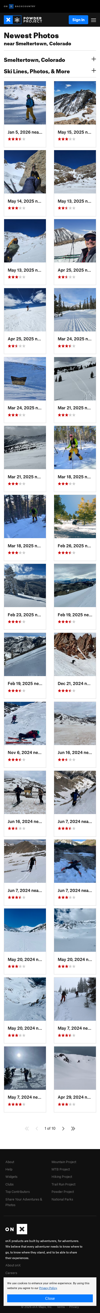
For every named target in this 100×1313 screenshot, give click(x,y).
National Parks (62, 1199)
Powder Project (63, 1192)
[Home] (25, 19)
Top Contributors (17, 1192)
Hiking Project (62, 1177)
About (9, 1162)
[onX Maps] (16, 1233)
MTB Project (61, 1169)
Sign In (78, 19)
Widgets (11, 1177)
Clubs (9, 1184)
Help (8, 1169)
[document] (50, 1291)
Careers (11, 1273)
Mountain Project (64, 1162)
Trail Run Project (63, 1184)
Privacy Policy (48, 1288)
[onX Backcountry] (19, 6)
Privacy (74, 1306)
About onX (13, 1265)
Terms (61, 1306)
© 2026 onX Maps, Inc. (36, 1306)
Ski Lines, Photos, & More (37, 70)
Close (50, 1298)
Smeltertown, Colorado (34, 59)
